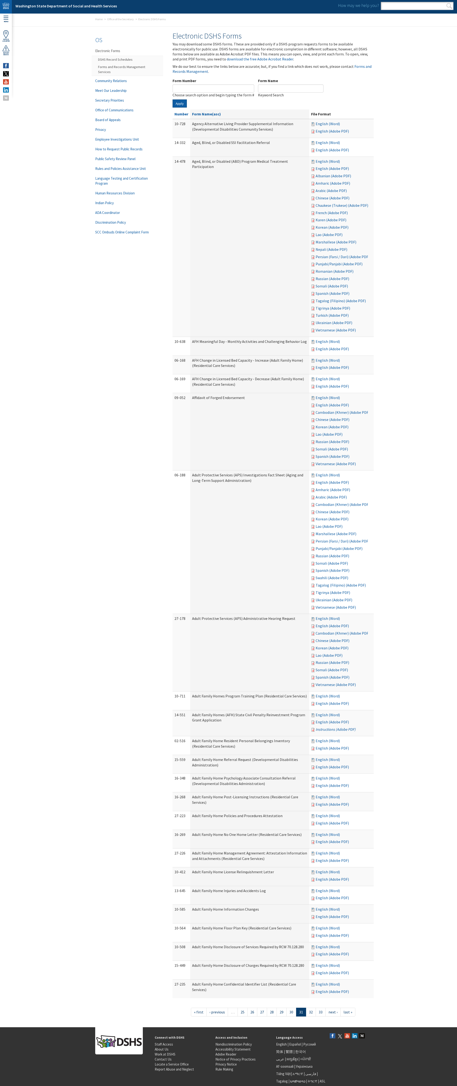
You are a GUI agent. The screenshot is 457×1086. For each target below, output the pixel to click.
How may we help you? (358, 5)
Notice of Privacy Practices (235, 1059)
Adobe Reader (225, 1054)
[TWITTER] (6, 74)
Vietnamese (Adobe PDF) (336, 330)
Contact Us (163, 1059)
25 (242, 1012)
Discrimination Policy (110, 222)
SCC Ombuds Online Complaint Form (122, 232)
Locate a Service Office (172, 1064)
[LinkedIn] (354, 1036)
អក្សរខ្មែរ (292, 1059)
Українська (304, 1066)
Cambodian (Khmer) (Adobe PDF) (343, 412)
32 (311, 1012)
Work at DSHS (165, 1054)
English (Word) (328, 123)
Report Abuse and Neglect (174, 1069)
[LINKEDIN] (6, 90)
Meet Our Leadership (111, 90)
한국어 (300, 1051)
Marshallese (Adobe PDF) (336, 242)
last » (347, 1012)
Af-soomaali (284, 1066)
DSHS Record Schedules (115, 59)
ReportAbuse (6, 54)
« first (199, 1012)
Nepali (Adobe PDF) (331, 249)
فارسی (310, 1073)
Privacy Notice (226, 1064)
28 (272, 1012)
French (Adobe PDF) (332, 212)
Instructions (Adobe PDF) (336, 729)
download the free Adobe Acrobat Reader (260, 59)
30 (291, 1012)
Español (295, 1044)
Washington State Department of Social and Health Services (66, 6)
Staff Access (164, 1044)
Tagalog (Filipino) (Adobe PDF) (341, 300)
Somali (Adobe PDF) (332, 286)
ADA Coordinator (107, 212)
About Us (162, 1049)
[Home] (6, 7)
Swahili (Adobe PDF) (332, 577)
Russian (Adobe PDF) (332, 278)
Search (449, 6)
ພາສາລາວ (297, 1081)
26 (252, 1012)
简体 (279, 1051)
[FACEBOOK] (6, 66)
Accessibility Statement (233, 1049)
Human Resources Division (115, 193)
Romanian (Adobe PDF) (334, 271)
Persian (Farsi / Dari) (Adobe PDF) (342, 256)
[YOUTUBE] (6, 82)
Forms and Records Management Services (121, 69)
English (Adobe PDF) (332, 131)
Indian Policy (104, 203)
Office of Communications (114, 110)
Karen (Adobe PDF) (331, 219)
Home (99, 19)
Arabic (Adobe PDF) (331, 190)
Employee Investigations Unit (117, 139)
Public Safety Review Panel (115, 159)
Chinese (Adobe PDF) (332, 198)
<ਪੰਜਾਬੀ (305, 1059)
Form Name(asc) (206, 114)
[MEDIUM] (6, 98)
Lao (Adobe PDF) (329, 234)
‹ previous (217, 1012)
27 (262, 1012)
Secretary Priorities (109, 100)
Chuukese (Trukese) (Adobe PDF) (342, 205)
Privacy (100, 129)
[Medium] (362, 1036)
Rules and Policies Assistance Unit (120, 168)
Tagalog (282, 1081)
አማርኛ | (299, 1073)
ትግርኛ (312, 1081)
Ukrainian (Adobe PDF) (334, 322)
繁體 (289, 1051)
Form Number (184, 80)
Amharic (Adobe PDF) (333, 183)
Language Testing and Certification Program (121, 181)
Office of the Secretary (120, 19)
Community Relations (111, 81)
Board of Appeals (108, 120)
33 (321, 1012)
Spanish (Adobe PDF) (332, 293)
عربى (280, 1059)
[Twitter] (340, 1036)
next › (333, 1012)
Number (181, 114)
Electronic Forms (107, 51)
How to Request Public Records (119, 149)
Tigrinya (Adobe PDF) (333, 308)
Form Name (268, 80)
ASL (322, 1081)
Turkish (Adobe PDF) (332, 315)
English (282, 1044)
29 (281, 1012)
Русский (309, 1044)
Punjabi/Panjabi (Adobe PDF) (339, 264)
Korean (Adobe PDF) (332, 227)
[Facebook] (332, 1036)
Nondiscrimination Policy (233, 1044)
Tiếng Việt (283, 1073)
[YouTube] (347, 1036)
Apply (180, 103)
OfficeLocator (6, 40)
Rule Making (224, 1069)
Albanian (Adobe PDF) (333, 175)
